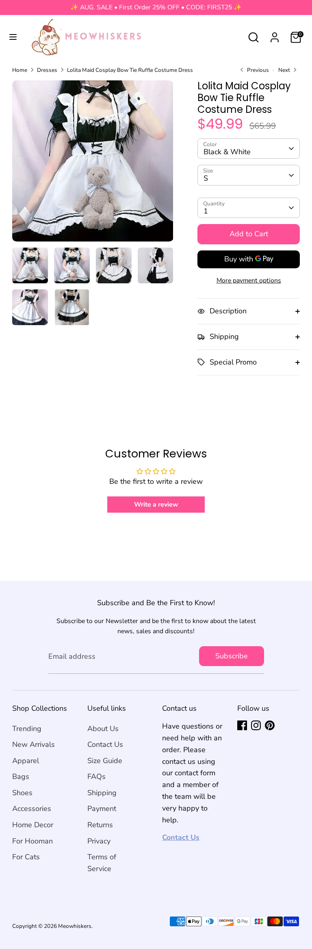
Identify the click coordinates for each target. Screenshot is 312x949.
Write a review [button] (156, 504)
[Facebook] (242, 725)
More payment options (249, 280)
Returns (100, 825)
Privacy (98, 841)
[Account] (274, 35)
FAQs (96, 776)
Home (19, 70)
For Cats (26, 857)
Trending (26, 728)
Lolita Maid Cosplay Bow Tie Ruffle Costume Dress (130, 70)
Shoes (22, 793)
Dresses (47, 70)
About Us (103, 728)
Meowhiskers (74, 926)
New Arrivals (33, 744)
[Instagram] (256, 725)
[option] (92, 164)
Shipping (102, 793)
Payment (101, 808)
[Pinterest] (270, 725)
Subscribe (231, 656)
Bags (20, 776)
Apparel (25, 761)
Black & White (227, 152)
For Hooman (32, 841)
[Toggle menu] (13, 37)
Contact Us (105, 744)
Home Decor (32, 825)
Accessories (31, 808)
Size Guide (104, 761)
